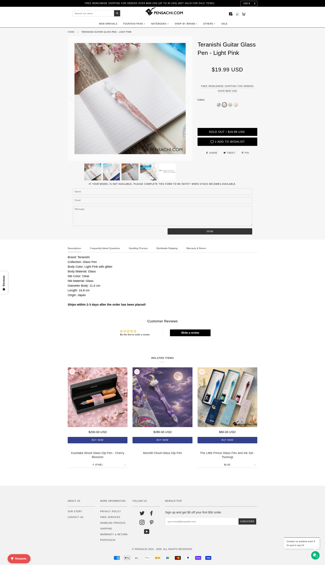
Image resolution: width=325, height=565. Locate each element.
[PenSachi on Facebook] (151, 514)
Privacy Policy (110, 511)
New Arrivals (108, 24)
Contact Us (75, 517)
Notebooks (159, 24)
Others (208, 24)
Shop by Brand (185, 24)
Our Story (75, 511)
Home (71, 32)
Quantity (227, 114)
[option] (130, 98)
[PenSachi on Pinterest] (151, 523)
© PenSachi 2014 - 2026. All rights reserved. (162, 549)
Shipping (106, 528)
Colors (201, 99)
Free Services (110, 517)
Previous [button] (73, 99)
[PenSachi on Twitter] (142, 514)
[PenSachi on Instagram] (142, 523)
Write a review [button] (190, 332)
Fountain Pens (133, 24)
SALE (224, 24)
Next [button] (186, 99)
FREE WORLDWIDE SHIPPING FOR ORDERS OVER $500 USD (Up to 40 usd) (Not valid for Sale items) (149, 3)
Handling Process (113, 523)
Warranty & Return (113, 534)
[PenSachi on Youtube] (147, 533)
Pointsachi (107, 540)
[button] (218, 104)
